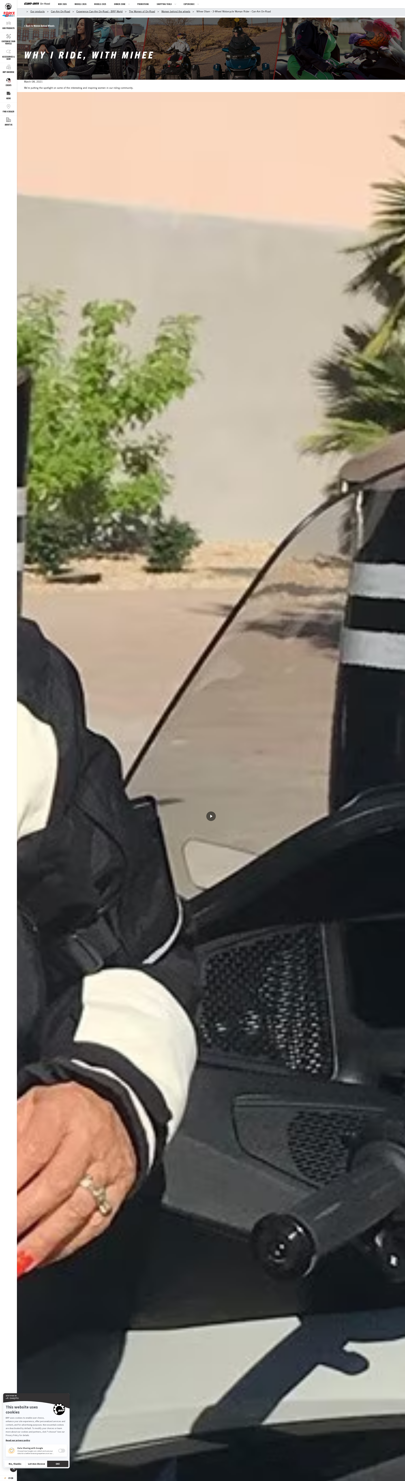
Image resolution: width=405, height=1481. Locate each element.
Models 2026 (81, 4)
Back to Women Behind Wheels (40, 25)
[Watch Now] (211, 816)
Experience (189, 4)
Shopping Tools (164, 4)
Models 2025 (100, 4)
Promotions (143, 4)
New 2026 (62, 4)
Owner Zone (119, 4)
